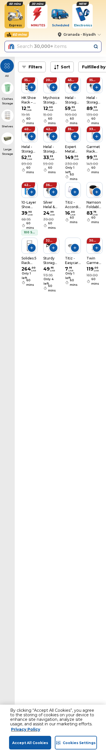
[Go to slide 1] (68, 86)
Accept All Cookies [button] (30, 743)
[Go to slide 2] (70, 86)
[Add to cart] (31, 87)
